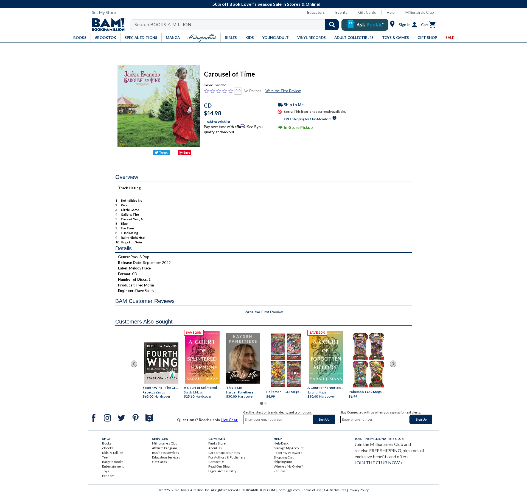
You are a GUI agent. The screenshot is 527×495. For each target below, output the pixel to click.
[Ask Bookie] (364, 25)
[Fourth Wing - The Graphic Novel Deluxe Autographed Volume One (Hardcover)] (161, 363)
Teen (106, 457)
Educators (316, 12)
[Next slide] (393, 364)
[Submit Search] (332, 24)
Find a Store (217, 443)
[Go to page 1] (261, 403)
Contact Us (216, 462)
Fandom (108, 476)
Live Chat (229, 419)
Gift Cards (367, 12)
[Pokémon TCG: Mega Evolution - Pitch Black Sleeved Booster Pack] (368, 360)
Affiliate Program (164, 448)
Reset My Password (288, 453)
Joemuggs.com (288, 490)
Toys (105, 471)
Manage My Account (289, 448)
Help (391, 12)
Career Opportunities (224, 453)
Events (341, 12)
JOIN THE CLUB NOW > (379, 462)
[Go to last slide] (134, 364)
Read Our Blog (218, 466)
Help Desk (281, 443)
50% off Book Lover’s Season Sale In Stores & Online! (266, 4)
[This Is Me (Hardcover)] (243, 358)
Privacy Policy (359, 490)
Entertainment (113, 466)
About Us (215, 448)
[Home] (107, 24)
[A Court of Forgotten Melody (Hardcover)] (326, 357)
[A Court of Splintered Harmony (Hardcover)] (202, 357)
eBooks (107, 448)
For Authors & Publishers (226, 457)
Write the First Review (283, 91)
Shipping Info (283, 462)
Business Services (165, 453)
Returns (279, 471)
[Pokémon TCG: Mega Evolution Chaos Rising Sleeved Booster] (286, 360)
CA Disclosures (335, 490)
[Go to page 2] (265, 403)
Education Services (166, 457)
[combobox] (238, 24)
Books (106, 443)
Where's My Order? (288, 466)
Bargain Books (112, 462)
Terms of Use (312, 490)
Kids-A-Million (112, 453)
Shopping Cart (284, 457)
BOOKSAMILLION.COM (257, 490)
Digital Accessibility (222, 471)
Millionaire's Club (419, 12)
